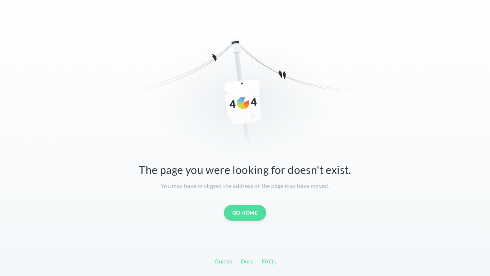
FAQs (269, 261)
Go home (245, 213)
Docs (247, 261)
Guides (223, 261)
